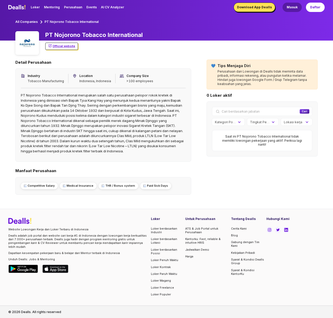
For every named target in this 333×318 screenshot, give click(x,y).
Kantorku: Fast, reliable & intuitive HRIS (203, 240)
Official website (64, 46)
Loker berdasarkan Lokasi (164, 240)
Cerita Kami (239, 228)
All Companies (26, 22)
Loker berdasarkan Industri (164, 230)
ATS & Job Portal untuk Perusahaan (201, 230)
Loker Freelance (162, 287)
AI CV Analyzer (112, 7)
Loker (35, 7)
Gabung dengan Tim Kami (245, 244)
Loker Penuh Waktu (164, 260)
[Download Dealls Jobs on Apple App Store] (55, 269)
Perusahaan (73, 7)
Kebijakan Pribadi (243, 253)
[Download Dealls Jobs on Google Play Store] (23, 269)
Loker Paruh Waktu (164, 274)
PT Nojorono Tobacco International (71, 22)
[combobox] (226, 122)
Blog (234, 235)
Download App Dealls (254, 7)
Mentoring (52, 7)
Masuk (292, 7)
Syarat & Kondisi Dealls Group (247, 261)
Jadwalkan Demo (197, 249)
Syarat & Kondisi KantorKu (242, 272)
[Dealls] (17, 7)
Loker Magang (161, 280)
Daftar (315, 7)
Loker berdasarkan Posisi (164, 251)
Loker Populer (161, 294)
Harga (189, 256)
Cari (304, 111)
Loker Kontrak (161, 267)
